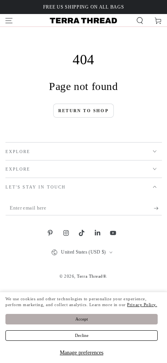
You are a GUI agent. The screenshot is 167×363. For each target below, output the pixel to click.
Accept (81, 319)
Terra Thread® (91, 276)
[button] (139, 21)
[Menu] (9, 21)
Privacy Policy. (142, 304)
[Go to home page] (83, 20)
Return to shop (83, 110)
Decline (82, 335)
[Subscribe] (158, 208)
